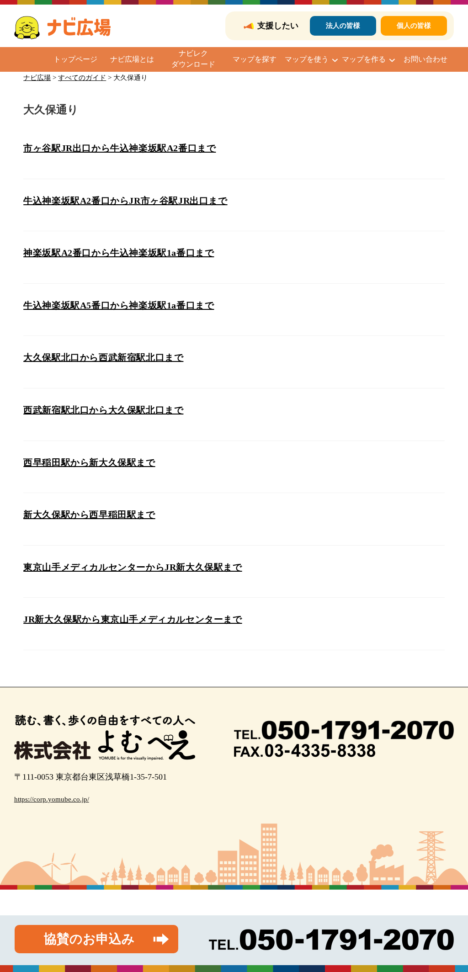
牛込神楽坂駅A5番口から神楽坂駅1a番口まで (118, 305)
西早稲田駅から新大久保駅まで (89, 462)
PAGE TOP (449, 935)
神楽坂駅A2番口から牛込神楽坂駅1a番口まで (118, 253)
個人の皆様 (414, 25)
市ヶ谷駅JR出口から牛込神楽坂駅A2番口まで (119, 148)
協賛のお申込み (89, 939)
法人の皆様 (343, 25)
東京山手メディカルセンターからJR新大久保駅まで (132, 567)
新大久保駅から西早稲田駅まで (89, 515)
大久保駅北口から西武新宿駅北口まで (103, 357)
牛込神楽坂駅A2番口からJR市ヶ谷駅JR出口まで (125, 201)
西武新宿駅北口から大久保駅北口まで (103, 410)
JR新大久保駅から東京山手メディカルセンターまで (132, 619)
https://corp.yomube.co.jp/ (51, 799)
